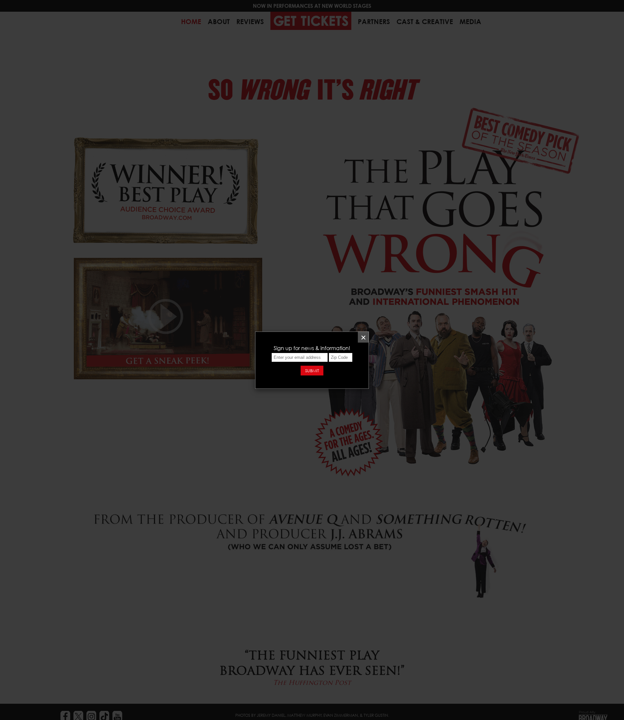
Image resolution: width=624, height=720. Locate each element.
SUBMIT (312, 370)
